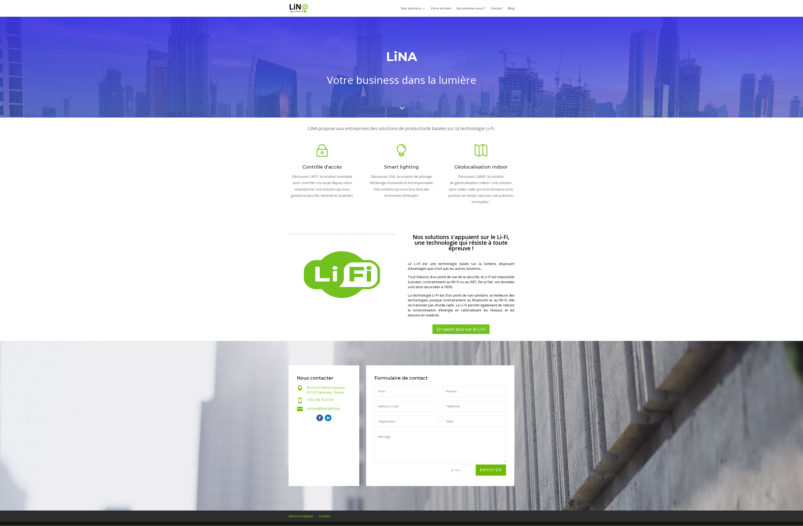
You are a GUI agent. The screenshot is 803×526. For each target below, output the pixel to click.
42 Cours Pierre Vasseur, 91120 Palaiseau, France (326, 390)
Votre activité (441, 8)
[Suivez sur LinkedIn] (328, 418)
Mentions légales (301, 516)
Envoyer (491, 470)
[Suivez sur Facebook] (319, 418)
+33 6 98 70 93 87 (320, 400)
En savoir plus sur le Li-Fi (461, 329)
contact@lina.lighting (323, 408)
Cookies (324, 516)
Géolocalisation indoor (481, 167)
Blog (511, 8)
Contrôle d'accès (322, 167)
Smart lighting (401, 167)
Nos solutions (411, 8)
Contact (497, 8)
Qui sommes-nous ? (470, 8)
